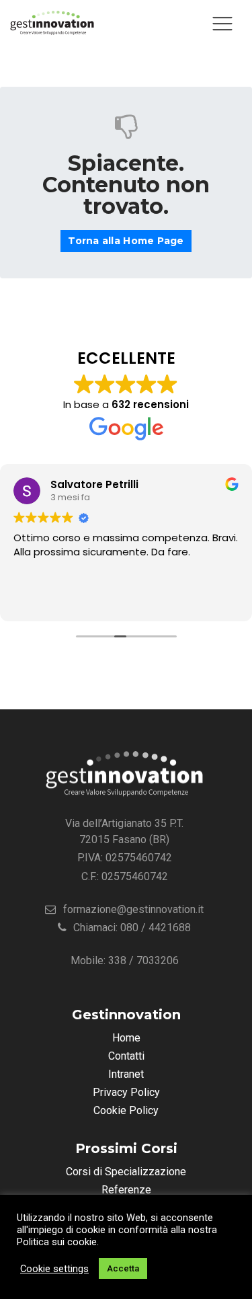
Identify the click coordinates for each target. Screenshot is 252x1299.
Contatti (126, 1056)
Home (126, 1037)
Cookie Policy (126, 1110)
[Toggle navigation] (222, 23)
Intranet (126, 1074)
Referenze (126, 1189)
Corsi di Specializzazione (126, 1171)
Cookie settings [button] (54, 1269)
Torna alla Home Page (125, 241)
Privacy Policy (126, 1092)
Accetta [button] (123, 1268)
